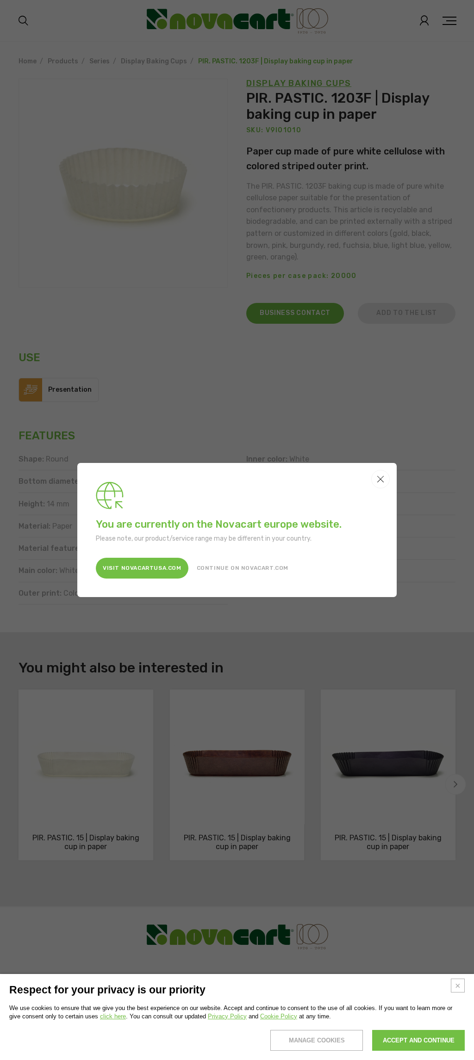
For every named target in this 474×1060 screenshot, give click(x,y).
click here (113, 1016)
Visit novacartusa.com (142, 568)
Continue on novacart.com (242, 568)
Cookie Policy (278, 1016)
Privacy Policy (227, 1016)
